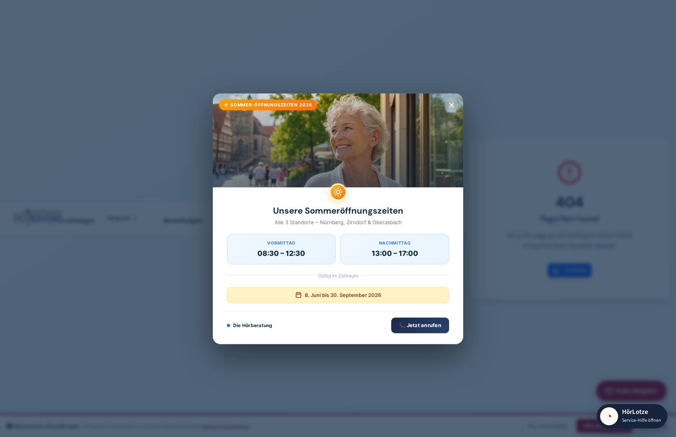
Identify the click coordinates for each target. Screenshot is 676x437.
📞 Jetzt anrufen (420, 325)
